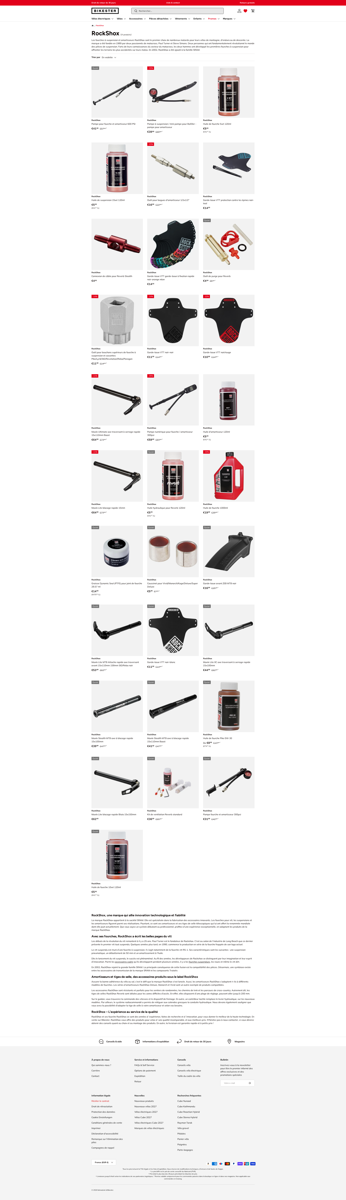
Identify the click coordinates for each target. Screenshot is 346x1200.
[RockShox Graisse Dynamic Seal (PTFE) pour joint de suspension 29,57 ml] (117, 551)
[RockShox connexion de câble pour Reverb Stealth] (117, 244)
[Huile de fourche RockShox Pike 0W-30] (229, 706)
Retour (137, 1081)
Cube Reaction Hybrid (188, 1111)
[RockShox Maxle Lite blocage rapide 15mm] (117, 476)
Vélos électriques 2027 (146, 1111)
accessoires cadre (124, 961)
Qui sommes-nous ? (101, 1065)
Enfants (197, 18)
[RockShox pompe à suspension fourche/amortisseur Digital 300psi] (173, 400)
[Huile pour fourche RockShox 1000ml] (229, 476)
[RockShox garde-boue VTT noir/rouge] (229, 320)
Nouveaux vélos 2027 (145, 1106)
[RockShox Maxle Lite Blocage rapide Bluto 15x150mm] (117, 782)
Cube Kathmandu (186, 1106)
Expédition (139, 1076)
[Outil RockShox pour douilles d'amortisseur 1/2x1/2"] (173, 168)
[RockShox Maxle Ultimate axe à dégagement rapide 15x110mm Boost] (117, 400)
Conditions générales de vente (106, 1122)
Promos (212, 18)
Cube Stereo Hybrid (187, 1117)
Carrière (95, 1070)
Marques (227, 18)
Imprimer (96, 1128)
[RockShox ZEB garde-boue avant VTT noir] (229, 551)
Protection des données (103, 1111)
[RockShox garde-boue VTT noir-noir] (173, 320)
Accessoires (136, 18)
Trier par (95, 57)
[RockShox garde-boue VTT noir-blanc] (173, 630)
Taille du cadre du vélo (188, 1076)
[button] (245, 11)
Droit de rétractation (101, 1106)
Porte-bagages (185, 1150)
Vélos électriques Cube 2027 (148, 1122)
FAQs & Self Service (144, 1065)
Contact (95, 1076)
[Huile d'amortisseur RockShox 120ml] (229, 400)
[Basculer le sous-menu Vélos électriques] (112, 18)
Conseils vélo (183, 1065)
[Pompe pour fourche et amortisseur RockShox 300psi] (229, 782)
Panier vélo (183, 1139)
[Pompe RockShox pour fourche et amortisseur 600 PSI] (117, 92)
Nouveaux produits (144, 1101)
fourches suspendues (199, 961)
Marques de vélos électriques (149, 1128)
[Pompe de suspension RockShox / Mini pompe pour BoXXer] (173, 92)
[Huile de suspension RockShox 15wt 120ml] (117, 168)
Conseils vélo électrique (189, 1070)
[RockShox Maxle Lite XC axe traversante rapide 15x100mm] (229, 630)
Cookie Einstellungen (101, 1117)
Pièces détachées (158, 18)
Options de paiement (145, 1070)
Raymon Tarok (184, 1122)
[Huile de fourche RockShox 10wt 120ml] (117, 855)
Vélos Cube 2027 (143, 1117)
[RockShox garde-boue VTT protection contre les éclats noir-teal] (229, 168)
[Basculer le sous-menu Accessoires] (144, 18)
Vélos (120, 18)
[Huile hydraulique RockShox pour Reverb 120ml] (173, 476)
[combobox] (177, 11)
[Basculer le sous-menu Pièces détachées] (170, 18)
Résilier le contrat (100, 1101)
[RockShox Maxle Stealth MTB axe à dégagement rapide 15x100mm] (117, 706)
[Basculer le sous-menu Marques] (234, 18)
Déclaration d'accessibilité (104, 1133)
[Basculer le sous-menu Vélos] (124, 18)
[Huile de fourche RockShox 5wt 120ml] (229, 92)
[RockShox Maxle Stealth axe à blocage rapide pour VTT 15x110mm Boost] (173, 706)
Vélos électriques (100, 18)
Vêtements (181, 18)
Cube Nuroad (184, 1101)
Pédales (181, 1133)
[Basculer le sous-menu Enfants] (203, 18)
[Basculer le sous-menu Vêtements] (189, 18)
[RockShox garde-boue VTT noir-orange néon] (173, 244)
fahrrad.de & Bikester (105, 1190)
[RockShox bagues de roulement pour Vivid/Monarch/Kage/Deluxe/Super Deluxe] (173, 551)
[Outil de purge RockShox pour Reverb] (229, 244)
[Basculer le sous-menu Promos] (218, 18)
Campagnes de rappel (102, 1147)
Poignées (182, 1144)
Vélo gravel (183, 1128)
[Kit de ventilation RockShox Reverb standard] (173, 782)
